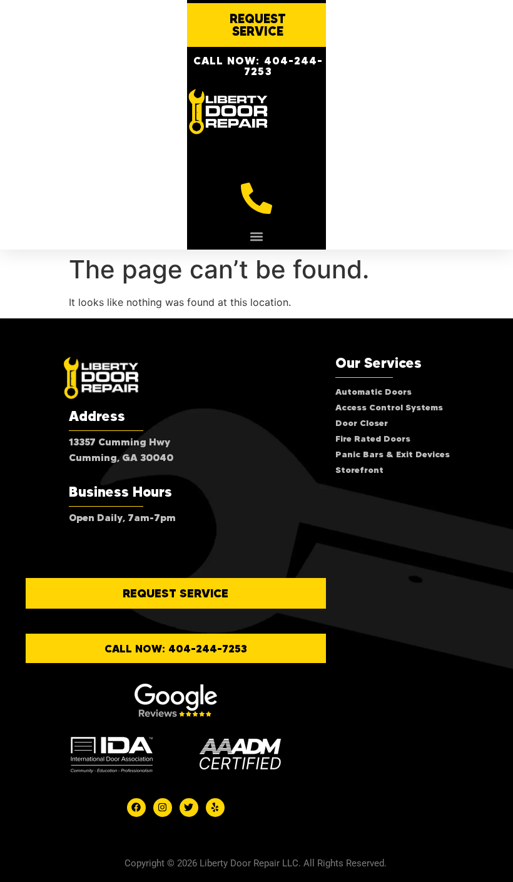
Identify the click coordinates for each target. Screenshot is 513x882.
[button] (256, 236)
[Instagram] (162, 807)
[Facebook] (136, 807)
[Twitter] (189, 807)
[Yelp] (215, 807)
